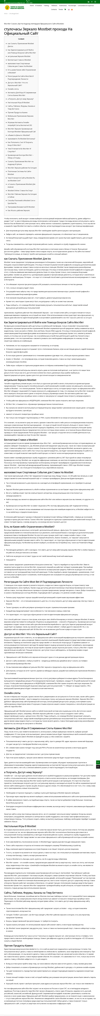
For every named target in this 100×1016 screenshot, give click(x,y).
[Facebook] (92, 2)
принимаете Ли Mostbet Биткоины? (21, 139)
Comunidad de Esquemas (86, 5)
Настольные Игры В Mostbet (19, 102)
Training (46, 5)
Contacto (54, 9)
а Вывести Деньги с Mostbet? (19, 135)
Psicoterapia (72, 5)
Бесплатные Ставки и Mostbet (19, 60)
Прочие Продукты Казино (17, 112)
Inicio (6, 13)
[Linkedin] (88, 2)
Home (32, 5)
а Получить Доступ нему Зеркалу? (21, 99)
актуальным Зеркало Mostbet (19, 56)
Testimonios (63, 5)
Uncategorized (13, 13)
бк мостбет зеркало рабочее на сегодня (76, 318)
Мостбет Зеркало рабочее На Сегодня (22, 168)
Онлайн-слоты (13, 89)
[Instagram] (95, 2)
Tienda (60, 9)
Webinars (54, 5)
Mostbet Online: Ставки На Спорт (20, 190)
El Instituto (38, 5)
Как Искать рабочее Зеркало (19, 210)
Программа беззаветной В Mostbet (21, 207)
